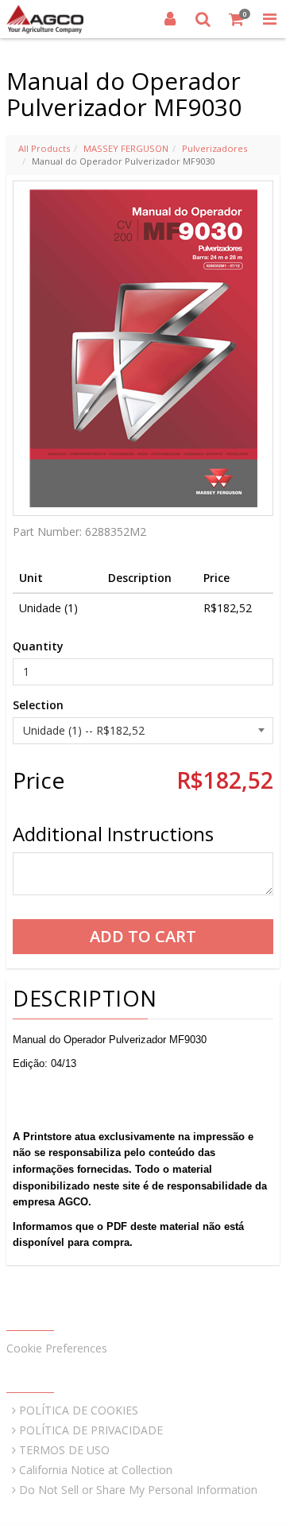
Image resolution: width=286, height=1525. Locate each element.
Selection (38, 704)
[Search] (203, 19)
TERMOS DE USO (64, 1449)
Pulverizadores (214, 148)
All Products (44, 148)
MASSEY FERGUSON (125, 148)
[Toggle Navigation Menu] (269, 19)
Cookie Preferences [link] (56, 1348)
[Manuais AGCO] (44, 19)
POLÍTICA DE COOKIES (78, 1410)
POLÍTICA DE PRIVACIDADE (91, 1430)
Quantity (38, 646)
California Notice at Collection (95, 1469)
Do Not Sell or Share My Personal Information (138, 1489)
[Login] (170, 19)
